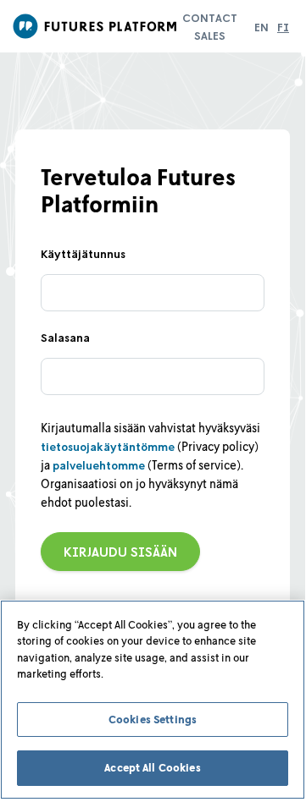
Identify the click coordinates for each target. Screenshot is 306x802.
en (261, 26)
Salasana (65, 337)
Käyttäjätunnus (83, 253)
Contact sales (209, 26)
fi (283, 26)
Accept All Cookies (152, 767)
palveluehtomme (99, 465)
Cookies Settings (152, 719)
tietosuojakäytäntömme (108, 446)
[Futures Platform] (97, 26)
